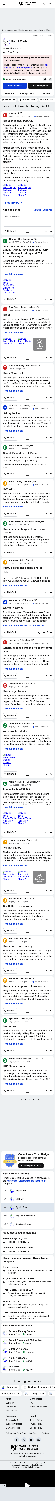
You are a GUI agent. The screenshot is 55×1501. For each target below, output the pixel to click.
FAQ (32, 1403)
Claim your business (15, 1428)
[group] (8, 100)
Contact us (11, 1407)
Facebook (16, 1439)
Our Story (10, 1403)
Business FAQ (12, 1420)
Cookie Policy (36, 1428)
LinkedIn (38, 1439)
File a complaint (40, 86)
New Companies (24, 1433)
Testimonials (11, 1411)
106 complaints (24, 68)
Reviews (9, 94)
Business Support (14, 1424)
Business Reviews (41, 1433)
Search (44, 3)
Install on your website (31, 1166)
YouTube (31, 1439)
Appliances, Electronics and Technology (26, 1181)
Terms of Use (36, 1420)
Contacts (45, 94)
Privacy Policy (36, 1424)
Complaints (27, 94)
